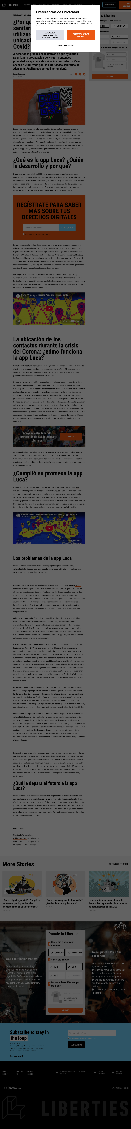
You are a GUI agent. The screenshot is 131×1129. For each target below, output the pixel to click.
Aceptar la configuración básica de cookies (50, 35)
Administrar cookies (65, 46)
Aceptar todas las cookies (81, 35)
